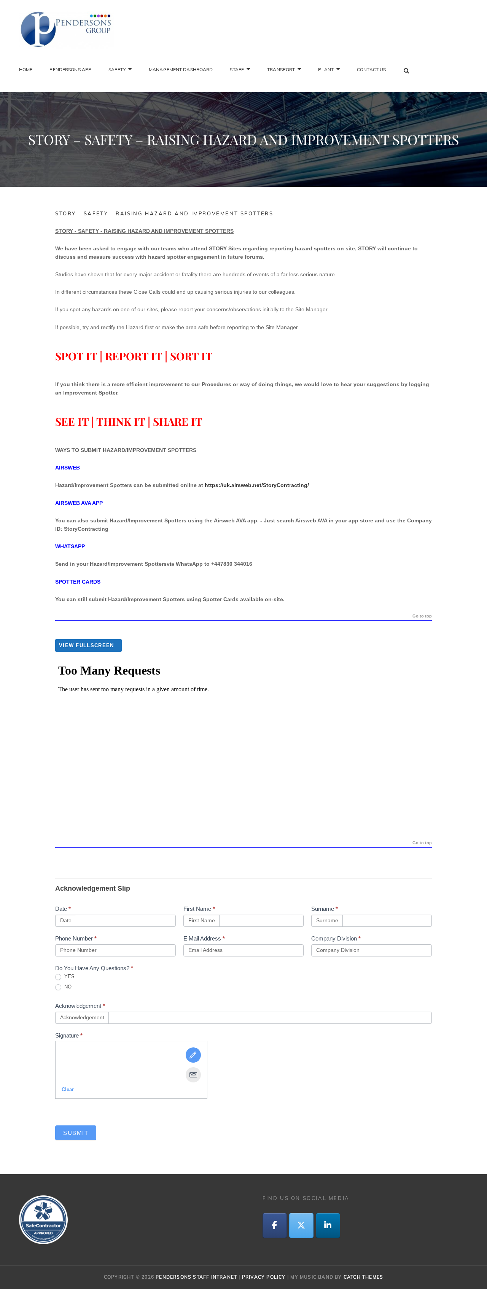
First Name (199, 908)
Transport (281, 69)
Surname (324, 908)
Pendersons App (70, 69)
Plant (326, 69)
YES (69, 976)
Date (63, 908)
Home (25, 69)
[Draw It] (193, 1055)
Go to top (422, 616)
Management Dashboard (181, 69)
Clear (68, 1089)
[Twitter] (301, 1225)
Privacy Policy (264, 1277)
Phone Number (76, 938)
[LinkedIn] (328, 1225)
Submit (75, 1133)
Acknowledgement (80, 1006)
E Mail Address (204, 938)
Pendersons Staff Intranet (196, 1277)
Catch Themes (363, 1277)
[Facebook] (275, 1225)
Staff (237, 69)
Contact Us (371, 69)
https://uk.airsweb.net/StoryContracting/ (257, 485)
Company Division (336, 938)
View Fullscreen (86, 645)
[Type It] (193, 1074)
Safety (117, 69)
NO (67, 987)
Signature (69, 1035)
